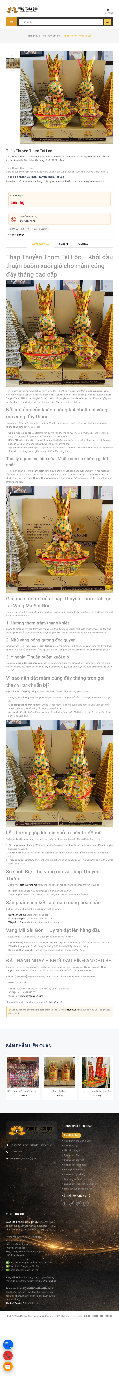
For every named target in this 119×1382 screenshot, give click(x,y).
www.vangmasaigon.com (30, 996)
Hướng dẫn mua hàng (74, 1169)
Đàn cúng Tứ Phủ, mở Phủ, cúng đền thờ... (28, 1091)
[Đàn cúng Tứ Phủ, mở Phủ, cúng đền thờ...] (23, 1072)
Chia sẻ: (12, 234)
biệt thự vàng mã (28, 885)
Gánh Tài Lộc (59, 1091)
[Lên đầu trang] (115, 1374)
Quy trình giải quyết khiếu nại (78, 1179)
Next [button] (12, 55)
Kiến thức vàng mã (53, 1002)
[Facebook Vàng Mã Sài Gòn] (64, 1203)
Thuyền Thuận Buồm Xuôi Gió (96, 1091)
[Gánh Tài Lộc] (59, 1072)
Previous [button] (12, 71)
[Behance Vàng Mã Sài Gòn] (79, 1203)
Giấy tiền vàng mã (17, 915)
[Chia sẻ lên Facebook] (18, 234)
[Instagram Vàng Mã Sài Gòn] (86, 1203)
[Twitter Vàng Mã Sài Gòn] (71, 1203)
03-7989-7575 (32, 1303)
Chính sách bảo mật (74, 1160)
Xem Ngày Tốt (71, 1135)
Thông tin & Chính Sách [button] (78, 1126)
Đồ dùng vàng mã (17, 918)
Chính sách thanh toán (75, 1165)
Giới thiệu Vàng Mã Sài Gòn (77, 1141)
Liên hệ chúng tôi (72, 1150)
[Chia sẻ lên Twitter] (20, 234)
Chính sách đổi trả (73, 1155)
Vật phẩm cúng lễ (17, 922)
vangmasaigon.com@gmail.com (26, 1158)
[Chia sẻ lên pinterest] (23, 234)
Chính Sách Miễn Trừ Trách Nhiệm (81, 1184)
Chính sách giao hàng (74, 1174)
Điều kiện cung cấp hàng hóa (78, 1189)
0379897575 (27, 220)
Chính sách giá (71, 1145)
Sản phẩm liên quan (29, 1045)
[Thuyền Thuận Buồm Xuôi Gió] (96, 1072)
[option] (7, 63)
